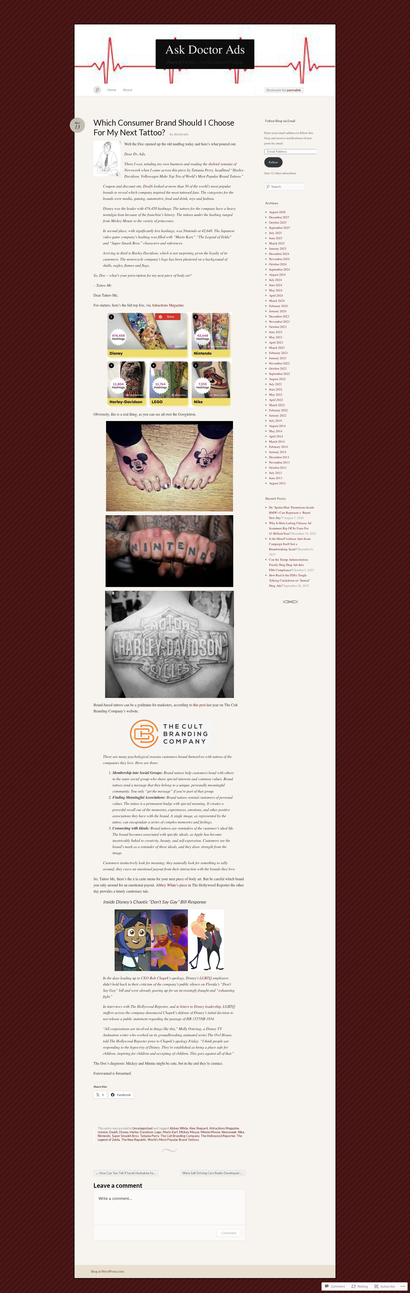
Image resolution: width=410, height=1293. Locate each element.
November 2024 (279, 259)
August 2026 (277, 212)
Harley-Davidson (141, 1132)
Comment (228, 1233)
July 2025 (275, 233)
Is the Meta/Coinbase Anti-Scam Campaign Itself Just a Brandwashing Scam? (290, 543)
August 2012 (277, 483)
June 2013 (275, 478)
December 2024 (279, 254)
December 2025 (279, 217)
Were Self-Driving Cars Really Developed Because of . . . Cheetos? (213, 1173)
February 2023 (278, 353)
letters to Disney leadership (200, 1006)
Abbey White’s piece (171, 884)
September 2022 (279, 373)
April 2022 (276, 400)
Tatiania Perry (149, 1136)
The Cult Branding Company (179, 1136)
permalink (294, 90)
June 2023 (275, 332)
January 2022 (277, 415)
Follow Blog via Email (280, 121)
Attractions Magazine (168, 305)
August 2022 (277, 379)
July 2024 (275, 280)
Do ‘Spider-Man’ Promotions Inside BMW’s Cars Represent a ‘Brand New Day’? (291, 512)
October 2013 (278, 467)
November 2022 (279, 363)
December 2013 (279, 457)
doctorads (181, 134)
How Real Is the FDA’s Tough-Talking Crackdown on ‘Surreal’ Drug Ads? (289, 580)
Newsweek (229, 1132)
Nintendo (104, 1136)
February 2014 (278, 447)
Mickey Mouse (189, 1132)
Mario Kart (170, 1132)
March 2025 (277, 243)
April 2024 (276, 295)
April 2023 (276, 342)
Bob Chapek (159, 977)
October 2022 (278, 368)
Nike (241, 1132)
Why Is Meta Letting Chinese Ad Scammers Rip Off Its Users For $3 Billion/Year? (290, 528)
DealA (148, 185)
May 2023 (275, 337)
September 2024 (279, 269)
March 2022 (277, 405)
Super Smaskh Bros (125, 1136)
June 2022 (275, 389)
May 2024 (275, 290)
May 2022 (275, 394)
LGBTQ (206, 977)
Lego (158, 1132)
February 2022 (278, 410)
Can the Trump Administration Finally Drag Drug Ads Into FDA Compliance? (288, 564)
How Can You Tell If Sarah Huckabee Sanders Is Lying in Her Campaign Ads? (127, 1173)
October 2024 (278, 264)
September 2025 (279, 227)
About (127, 90)
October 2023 (278, 327)
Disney (123, 1132)
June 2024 (275, 285)
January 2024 (277, 311)
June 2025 (275, 238)
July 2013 (275, 473)
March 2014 (277, 441)
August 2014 (277, 426)
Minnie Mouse (210, 1132)
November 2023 (279, 321)
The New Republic (133, 1140)
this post (199, 704)
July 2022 (275, 384)
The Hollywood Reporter (218, 1136)
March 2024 (277, 300)
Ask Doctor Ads (205, 49)
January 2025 (277, 248)
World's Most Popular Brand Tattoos (173, 1140)
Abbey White (179, 1128)
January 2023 (277, 358)
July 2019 (275, 420)
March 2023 (277, 347)
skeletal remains (220, 163)
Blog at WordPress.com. (108, 1271)
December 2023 (279, 316)
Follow (273, 162)
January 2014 (277, 452)
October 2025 (278, 222)
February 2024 (278, 306)
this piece (179, 169)
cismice (103, 1132)
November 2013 (279, 462)
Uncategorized (142, 1128)
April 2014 (276, 436)
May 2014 (275, 431)
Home (111, 90)
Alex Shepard (198, 1128)
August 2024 (277, 274)
